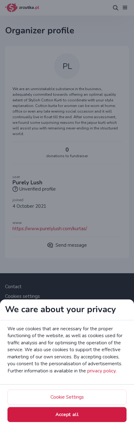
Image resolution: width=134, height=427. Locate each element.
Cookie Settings (67, 397)
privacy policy (101, 371)
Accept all (67, 414)
